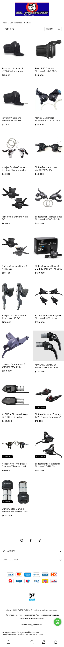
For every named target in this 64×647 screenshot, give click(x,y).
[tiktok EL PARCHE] (40, 540)
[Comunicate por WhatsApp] (57, 622)
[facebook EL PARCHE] (31, 540)
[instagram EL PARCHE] (22, 540)
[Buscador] (32, 641)
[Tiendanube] (32, 625)
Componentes (16, 23)
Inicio (5, 23)
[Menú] (20, 641)
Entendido (54, 633)
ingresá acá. (53, 615)
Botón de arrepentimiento (32, 618)
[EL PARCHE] (8, 641)
